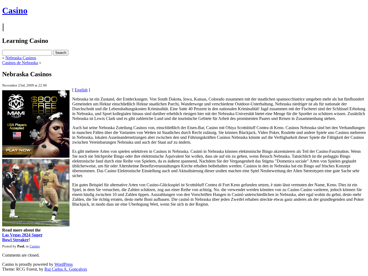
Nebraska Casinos (20, 58)
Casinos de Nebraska (20, 62)
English (81, 90)
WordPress (63, 264)
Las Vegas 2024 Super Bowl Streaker (22, 237)
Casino (14, 10)
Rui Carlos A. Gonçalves (65, 269)
